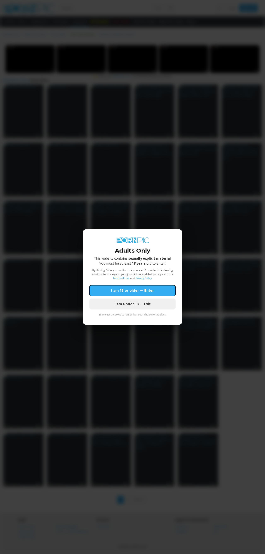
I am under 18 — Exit (132, 304)
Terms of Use (121, 278)
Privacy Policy (144, 278)
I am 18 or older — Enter (132, 291)
